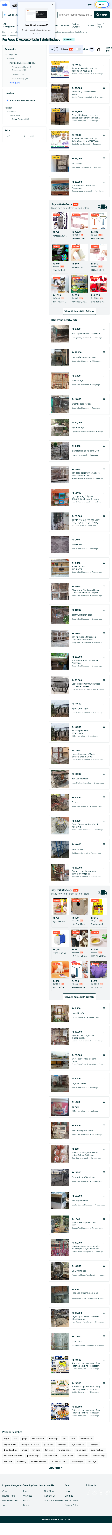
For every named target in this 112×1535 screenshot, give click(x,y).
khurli (24, 1450)
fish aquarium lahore (30, 1444)
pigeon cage (33, 1455)
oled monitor (86, 1438)
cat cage (62, 1444)
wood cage (81, 1450)
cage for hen (68, 1455)
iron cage (36, 1450)
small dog (21, 1461)
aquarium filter (50, 1455)
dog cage (93, 1444)
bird (15, 1438)
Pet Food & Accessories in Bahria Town (69, 32)
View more (14, 83)
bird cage (53, 1438)
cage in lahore (77, 1444)
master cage (77, 1461)
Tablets (90, 25)
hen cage (92, 1461)
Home (4, 32)
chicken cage (99, 1455)
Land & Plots (100, 25)
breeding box (10, 1450)
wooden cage (64, 1450)
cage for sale (10, 1444)
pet (64, 1438)
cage (6, 1438)
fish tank (49, 1450)
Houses (65, 25)
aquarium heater (38, 1461)
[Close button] (52, 4)
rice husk (8, 1461)
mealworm (83, 1455)
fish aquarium (38, 1438)
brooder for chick (59, 1461)
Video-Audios (76, 25)
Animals (14, 32)
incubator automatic (13, 1455)
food (73, 1438)
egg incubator (97, 1450)
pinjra (24, 1438)
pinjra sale (48, 1444)
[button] (66, 49)
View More (54, 1467)
